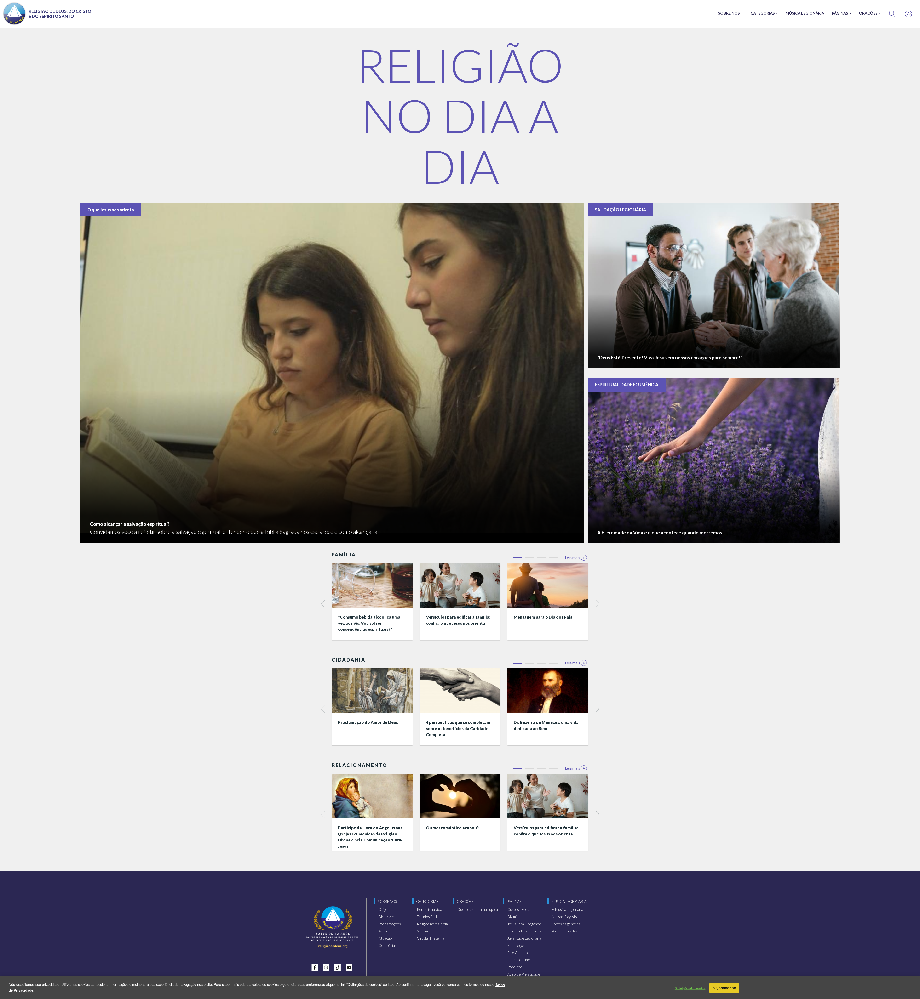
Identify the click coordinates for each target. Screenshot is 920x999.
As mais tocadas (564, 931)
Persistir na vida (429, 909)
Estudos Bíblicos (429, 916)
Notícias (423, 931)
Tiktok (339, 966)
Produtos (515, 967)
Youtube (350, 966)
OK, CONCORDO (724, 988)
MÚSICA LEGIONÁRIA (805, 13)
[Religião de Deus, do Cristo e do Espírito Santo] (333, 927)
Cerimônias (388, 945)
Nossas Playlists (564, 916)
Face (316, 966)
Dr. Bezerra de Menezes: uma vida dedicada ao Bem (546, 725)
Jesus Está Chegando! (524, 924)
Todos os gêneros (566, 924)
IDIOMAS (908, 13)
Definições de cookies (690, 988)
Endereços (516, 945)
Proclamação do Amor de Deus (368, 722)
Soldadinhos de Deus (524, 931)
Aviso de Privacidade (523, 974)
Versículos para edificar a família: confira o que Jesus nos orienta (458, 620)
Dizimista (514, 916)
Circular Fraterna (430, 938)
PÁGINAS (840, 13)
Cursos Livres (518, 909)
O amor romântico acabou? (452, 827)
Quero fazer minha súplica (477, 909)
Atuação (385, 938)
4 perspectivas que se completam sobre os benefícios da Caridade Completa (458, 728)
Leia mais (575, 557)
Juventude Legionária (524, 938)
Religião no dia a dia (432, 924)
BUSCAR (892, 13)
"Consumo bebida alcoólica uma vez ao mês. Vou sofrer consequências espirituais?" (369, 623)
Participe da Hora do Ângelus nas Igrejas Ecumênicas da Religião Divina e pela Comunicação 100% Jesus (370, 837)
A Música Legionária (567, 909)
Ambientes (387, 931)
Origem (384, 909)
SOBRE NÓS (729, 13)
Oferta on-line (518, 960)
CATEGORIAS (763, 13)
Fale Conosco (518, 952)
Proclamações (390, 924)
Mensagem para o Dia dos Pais (543, 616)
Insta (327, 966)
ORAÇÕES (868, 13)
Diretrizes (387, 916)
